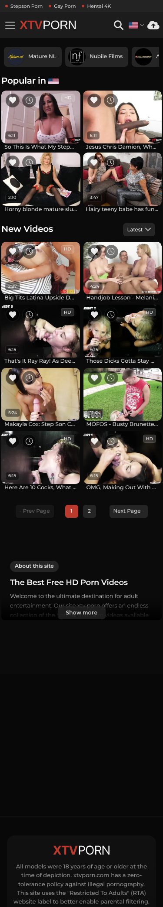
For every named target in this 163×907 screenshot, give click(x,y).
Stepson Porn (26, 6)
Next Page (127, 511)
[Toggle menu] (10, 25)
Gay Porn (65, 6)
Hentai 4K (99, 6)
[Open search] (118, 25)
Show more (81, 612)
